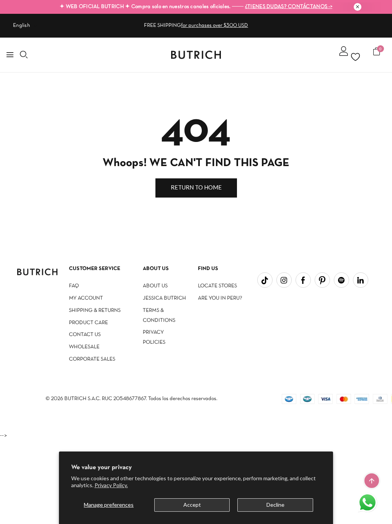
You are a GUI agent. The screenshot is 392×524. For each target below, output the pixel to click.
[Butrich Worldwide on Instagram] (284, 280)
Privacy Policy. (111, 485)
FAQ (74, 285)
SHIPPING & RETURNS (95, 310)
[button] (368, 503)
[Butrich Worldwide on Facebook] (303, 280)
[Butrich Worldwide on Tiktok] (265, 280)
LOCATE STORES (217, 285)
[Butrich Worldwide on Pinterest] (322, 280)
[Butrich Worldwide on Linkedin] (360, 280)
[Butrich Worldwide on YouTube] (341, 280)
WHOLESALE (84, 346)
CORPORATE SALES (92, 359)
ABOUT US (155, 285)
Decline (275, 504)
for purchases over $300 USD (214, 25)
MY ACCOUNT (86, 298)
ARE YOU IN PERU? (220, 298)
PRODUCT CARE (88, 322)
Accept (192, 504)
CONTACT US (85, 334)
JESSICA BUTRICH (164, 298)
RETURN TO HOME (196, 187)
